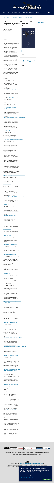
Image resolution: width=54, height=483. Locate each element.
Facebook (25, 457)
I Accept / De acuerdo (47, 479)
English (39, 20)
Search (50, 12)
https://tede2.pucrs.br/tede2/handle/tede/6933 (11, 384)
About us (4, 14)
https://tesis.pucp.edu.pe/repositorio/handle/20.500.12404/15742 (14, 175)
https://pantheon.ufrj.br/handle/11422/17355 (10, 355)
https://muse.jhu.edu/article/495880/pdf (10, 152)
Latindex (20, 446)
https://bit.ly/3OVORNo (7, 229)
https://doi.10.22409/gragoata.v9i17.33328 (10, 322)
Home (4, 17)
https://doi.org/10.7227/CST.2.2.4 (12, 97)
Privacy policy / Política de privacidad (26, 477)
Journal (4, 12)
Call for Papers (25, 12)
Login (51, 0)
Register (47, 0)
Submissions (31, 12)
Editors (9, 12)
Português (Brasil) (41, 23)
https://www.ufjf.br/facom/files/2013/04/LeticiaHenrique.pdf (13, 196)
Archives (19, 12)
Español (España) (41, 22)
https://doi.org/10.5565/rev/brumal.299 (9, 215)
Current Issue (14, 12)
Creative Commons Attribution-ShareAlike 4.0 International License (31, 463)
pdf (23, 50)
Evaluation (38, 12)
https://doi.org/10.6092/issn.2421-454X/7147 (10, 308)
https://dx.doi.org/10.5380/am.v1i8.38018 (10, 244)
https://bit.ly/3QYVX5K (7, 235)
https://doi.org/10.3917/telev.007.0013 (9, 254)
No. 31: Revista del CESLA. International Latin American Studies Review (21, 17)
